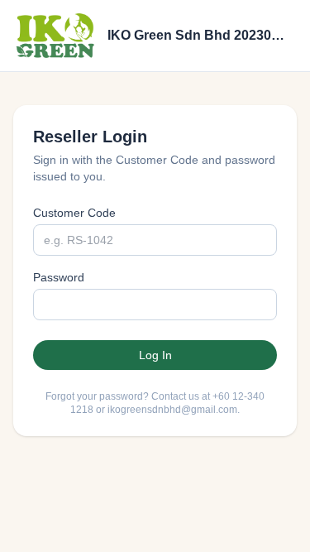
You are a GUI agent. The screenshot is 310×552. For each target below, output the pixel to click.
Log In (155, 355)
